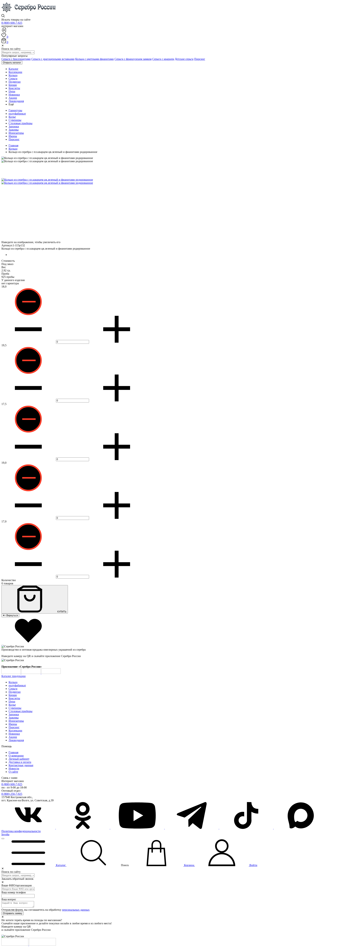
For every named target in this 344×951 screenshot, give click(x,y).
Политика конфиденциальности (21, 831)
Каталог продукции (13, 676)
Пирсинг (199, 59)
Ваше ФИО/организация (16, 885)
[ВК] (28, 827)
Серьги (13, 688)
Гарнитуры (15, 110)
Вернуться (12, 615)
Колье (12, 116)
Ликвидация (16, 740)
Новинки (14, 733)
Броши (13, 695)
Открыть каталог (12, 62)
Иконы (13, 136)
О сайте (13, 771)
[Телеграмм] (192, 827)
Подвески (15, 691)
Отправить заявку (12, 913)
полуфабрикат (17, 113)
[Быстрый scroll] (2, 838)
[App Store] (31, 672)
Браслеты (14, 698)
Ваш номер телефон (13, 892)
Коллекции (15, 730)
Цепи (12, 701)
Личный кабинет (19, 758)
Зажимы (14, 129)
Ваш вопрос (8, 899)
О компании (16, 755)
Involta (5, 834)
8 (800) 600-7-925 (11, 22)
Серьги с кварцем (163, 59)
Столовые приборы (20, 123)
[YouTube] (137, 827)
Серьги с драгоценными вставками (53, 59)
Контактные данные (21, 765)
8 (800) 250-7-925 (11, 793)
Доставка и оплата (20, 762)
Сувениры (15, 120)
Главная (13, 145)
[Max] (301, 827)
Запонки (14, 126)
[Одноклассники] (83, 827)
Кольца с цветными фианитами (94, 59)
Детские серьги (184, 59)
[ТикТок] (246, 827)
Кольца (13, 148)
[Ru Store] (51, 672)
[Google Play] (11, 672)
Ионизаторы (16, 132)
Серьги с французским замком (133, 59)
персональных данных (76, 909)
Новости (14, 768)
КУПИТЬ (61, 611)
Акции (13, 736)
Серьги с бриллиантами (16, 59)
